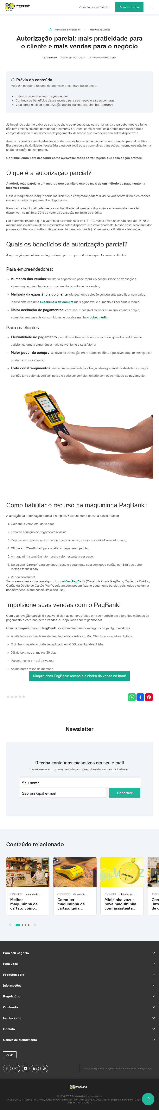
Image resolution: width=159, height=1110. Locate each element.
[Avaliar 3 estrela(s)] (16, 697)
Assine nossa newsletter (94, 7)
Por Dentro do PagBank (67, 29)
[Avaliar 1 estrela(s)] (8, 697)
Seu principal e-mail (39, 793)
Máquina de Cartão (100, 29)
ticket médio (99, 317)
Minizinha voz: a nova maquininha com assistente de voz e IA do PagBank (120, 908)
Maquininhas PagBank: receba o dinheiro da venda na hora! (79, 676)
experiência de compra (56, 302)
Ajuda (9, 1055)
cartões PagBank (72, 581)
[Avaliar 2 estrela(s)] (12, 697)
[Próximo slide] (35, 925)
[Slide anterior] (10, 925)
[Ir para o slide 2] (22, 925)
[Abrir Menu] (150, 7)
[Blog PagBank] (44, 1068)
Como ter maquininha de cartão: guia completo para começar (71, 908)
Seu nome (31, 782)
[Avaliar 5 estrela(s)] (24, 697)
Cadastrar (124, 793)
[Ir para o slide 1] (18, 925)
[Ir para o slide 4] (28, 925)
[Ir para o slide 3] (25, 925)
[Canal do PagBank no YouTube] (25, 1068)
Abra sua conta (129, 7)
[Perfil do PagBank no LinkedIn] (35, 1068)
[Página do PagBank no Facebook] (7, 1068)
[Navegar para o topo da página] (148, 1099)
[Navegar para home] (50, 29)
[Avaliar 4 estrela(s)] (20, 697)
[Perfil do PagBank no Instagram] (16, 1068)
